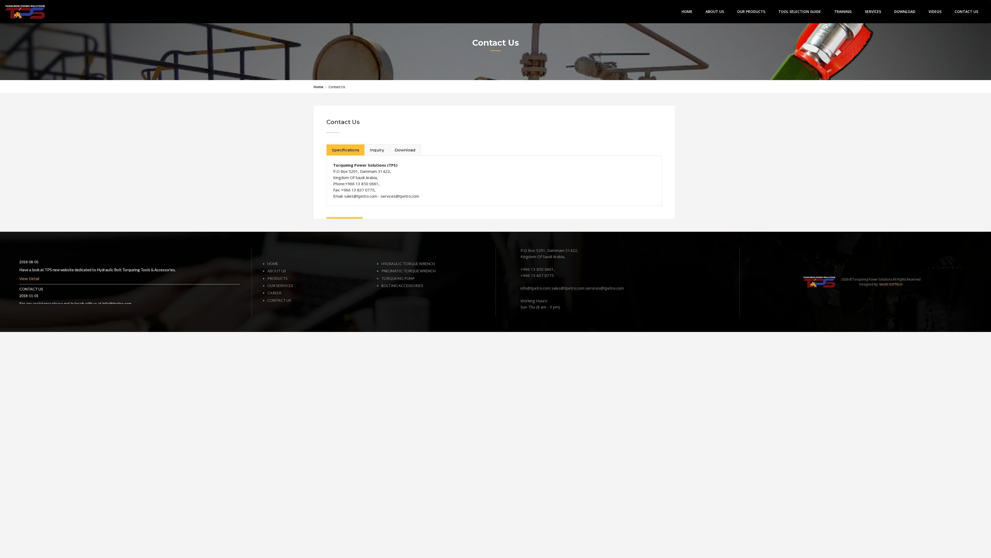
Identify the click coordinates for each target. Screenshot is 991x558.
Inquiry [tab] (377, 150)
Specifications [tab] (345, 150)
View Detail (29, 283)
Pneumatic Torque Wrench (408, 271)
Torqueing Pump (398, 278)
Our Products (751, 11)
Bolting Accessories (402, 285)
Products (277, 278)
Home (687, 11)
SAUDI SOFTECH (890, 284)
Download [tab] (405, 150)
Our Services (280, 285)
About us (276, 271)
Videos (935, 11)
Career (274, 293)
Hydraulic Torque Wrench (408, 263)
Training (843, 11)
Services (873, 11)
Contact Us (966, 11)
